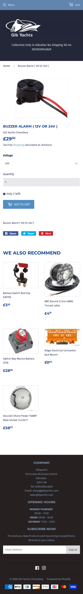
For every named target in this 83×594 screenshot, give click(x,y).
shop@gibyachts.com (45, 490)
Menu (11, 4)
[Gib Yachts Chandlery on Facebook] (37, 568)
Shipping (18, 144)
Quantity (8, 174)
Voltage (8, 155)
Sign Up (73, 550)
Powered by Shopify (59, 579)
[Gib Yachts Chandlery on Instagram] (44, 568)
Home (6, 65)
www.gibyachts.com (41, 494)
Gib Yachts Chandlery (30, 579)
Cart (77, 4)
